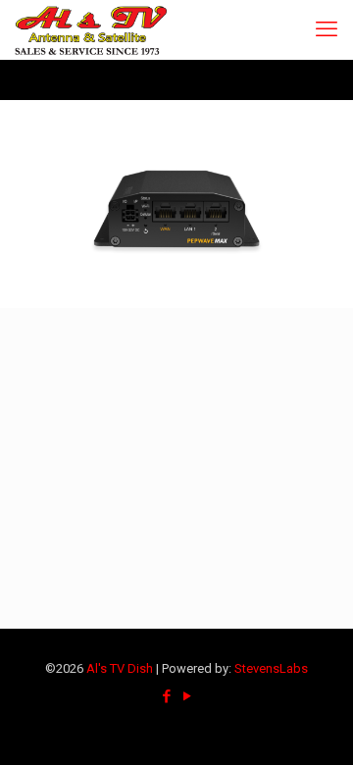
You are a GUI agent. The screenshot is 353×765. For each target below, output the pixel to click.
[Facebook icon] (166, 696)
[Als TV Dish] (91, 29)
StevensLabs (271, 668)
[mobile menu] (326, 29)
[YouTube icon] (186, 696)
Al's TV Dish (119, 668)
